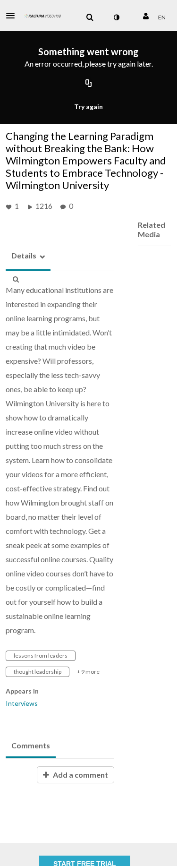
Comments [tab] (30, 745)
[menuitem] (90, 17)
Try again (88, 107)
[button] (13, 15)
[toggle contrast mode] (116, 17)
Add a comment (79, 774)
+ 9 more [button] (88, 671)
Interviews (22, 703)
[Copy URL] (88, 84)
